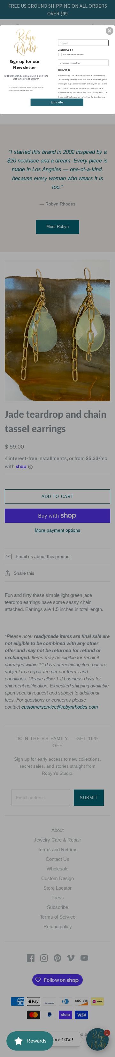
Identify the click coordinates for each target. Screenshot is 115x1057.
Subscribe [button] (57, 102)
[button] (109, 31)
